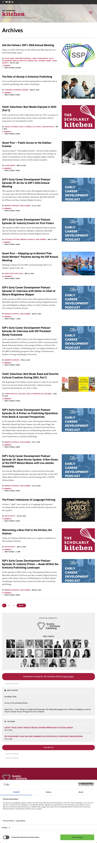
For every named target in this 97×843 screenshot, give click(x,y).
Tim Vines (21, 394)
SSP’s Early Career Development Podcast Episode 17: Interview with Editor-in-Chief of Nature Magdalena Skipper (28, 291)
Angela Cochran (11, 127)
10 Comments (7, 276)
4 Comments (6, 168)
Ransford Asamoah (23, 58)
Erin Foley (19, 273)
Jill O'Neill (36, 127)
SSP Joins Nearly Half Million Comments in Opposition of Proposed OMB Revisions (43, 736)
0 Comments (6, 208)
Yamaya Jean (32, 61)
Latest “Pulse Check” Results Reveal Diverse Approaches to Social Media (38, 728)
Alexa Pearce (10, 165)
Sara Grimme (25, 206)
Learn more (68, 676)
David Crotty (10, 516)
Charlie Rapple (48, 127)
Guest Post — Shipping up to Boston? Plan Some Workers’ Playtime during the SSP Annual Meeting (30, 257)
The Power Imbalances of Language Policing (28, 499)
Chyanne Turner (44, 61)
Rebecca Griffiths (20, 61)
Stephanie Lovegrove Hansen (16, 90)
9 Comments (6, 93)
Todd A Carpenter (33, 394)
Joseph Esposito (11, 394)
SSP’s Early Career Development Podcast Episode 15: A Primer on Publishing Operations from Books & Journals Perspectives (30, 413)
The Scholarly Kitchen (13, 13)
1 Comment (6, 65)
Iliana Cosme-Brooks (40, 58)
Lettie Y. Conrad (25, 127)
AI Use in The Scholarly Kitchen (16, 703)
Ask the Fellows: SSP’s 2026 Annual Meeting (28, 45)
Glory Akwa (9, 58)
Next (21, 605)
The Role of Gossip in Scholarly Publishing (27, 76)
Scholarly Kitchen (12, 239)
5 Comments (6, 519)
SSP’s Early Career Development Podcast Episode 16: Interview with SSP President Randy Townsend (26, 331)
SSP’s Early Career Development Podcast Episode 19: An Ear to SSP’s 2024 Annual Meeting (26, 183)
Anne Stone (9, 273)
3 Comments (6, 132)
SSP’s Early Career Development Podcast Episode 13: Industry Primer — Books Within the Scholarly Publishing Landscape (30, 564)
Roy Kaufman (46, 394)
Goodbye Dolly (10, 697)
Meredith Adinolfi (12, 206)
